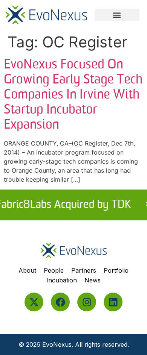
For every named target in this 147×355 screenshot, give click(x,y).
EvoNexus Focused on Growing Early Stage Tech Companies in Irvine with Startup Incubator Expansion (73, 95)
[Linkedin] (113, 302)
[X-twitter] (33, 302)
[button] (117, 15)
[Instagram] (86, 302)
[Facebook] (60, 302)
